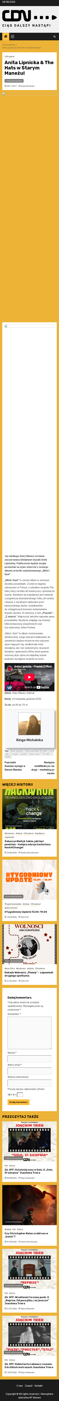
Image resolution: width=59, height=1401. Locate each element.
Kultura (12, 1166)
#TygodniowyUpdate (13, 904)
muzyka (14, 754)
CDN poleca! (10, 56)
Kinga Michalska (27, 86)
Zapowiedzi (9, 837)
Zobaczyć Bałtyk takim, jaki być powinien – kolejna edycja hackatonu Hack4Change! (28, 844)
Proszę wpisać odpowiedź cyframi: (26, 1089)
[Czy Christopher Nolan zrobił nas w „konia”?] (29, 1205)
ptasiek (24, 754)
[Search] (54, 37)
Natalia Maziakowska (30, 853)
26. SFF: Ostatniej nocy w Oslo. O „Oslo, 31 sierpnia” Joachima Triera (29, 1171)
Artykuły (19, 833)
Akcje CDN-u (10, 968)
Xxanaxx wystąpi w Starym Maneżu (15, 766)
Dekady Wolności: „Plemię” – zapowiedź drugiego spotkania (29, 974)
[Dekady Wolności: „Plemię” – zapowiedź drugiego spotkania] (29, 944)
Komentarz (14, 1014)
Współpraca (40, 833)
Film (6, 1166)
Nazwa (12, 1052)
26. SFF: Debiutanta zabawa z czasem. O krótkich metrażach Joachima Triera (29, 1366)
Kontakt (38, 1385)
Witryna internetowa (18, 1077)
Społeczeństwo (11, 908)
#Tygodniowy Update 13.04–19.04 (26, 911)
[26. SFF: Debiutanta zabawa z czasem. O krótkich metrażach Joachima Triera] (29, 1336)
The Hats (46, 754)
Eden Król (25, 917)
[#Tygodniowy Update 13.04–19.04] (29, 880)
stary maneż (34, 754)
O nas (20, 1385)
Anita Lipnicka (16, 751)
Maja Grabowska (27, 1178)
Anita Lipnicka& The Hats (36, 751)
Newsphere (47, 1394)
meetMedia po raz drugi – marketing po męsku (42, 768)
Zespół (28, 1385)
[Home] (5, 37)
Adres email (15, 1064)
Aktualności (9, 833)
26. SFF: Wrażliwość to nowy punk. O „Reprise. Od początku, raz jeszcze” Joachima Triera (27, 1300)
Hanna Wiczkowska (29, 1242)
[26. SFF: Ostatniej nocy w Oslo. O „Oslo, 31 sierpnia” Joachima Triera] (29, 1141)
